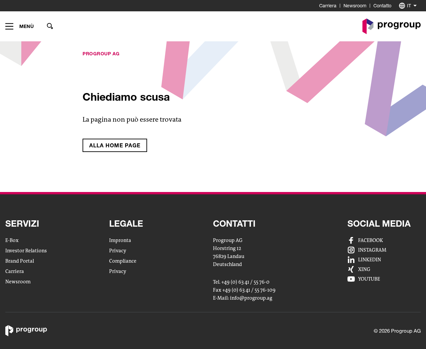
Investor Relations (26, 250)
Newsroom (354, 5)
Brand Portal (19, 261)
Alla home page (114, 145)
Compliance (122, 261)
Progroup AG (101, 53)
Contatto (382, 5)
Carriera (327, 5)
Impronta (120, 240)
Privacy (117, 250)
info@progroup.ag (251, 298)
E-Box (12, 240)
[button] (19, 26)
